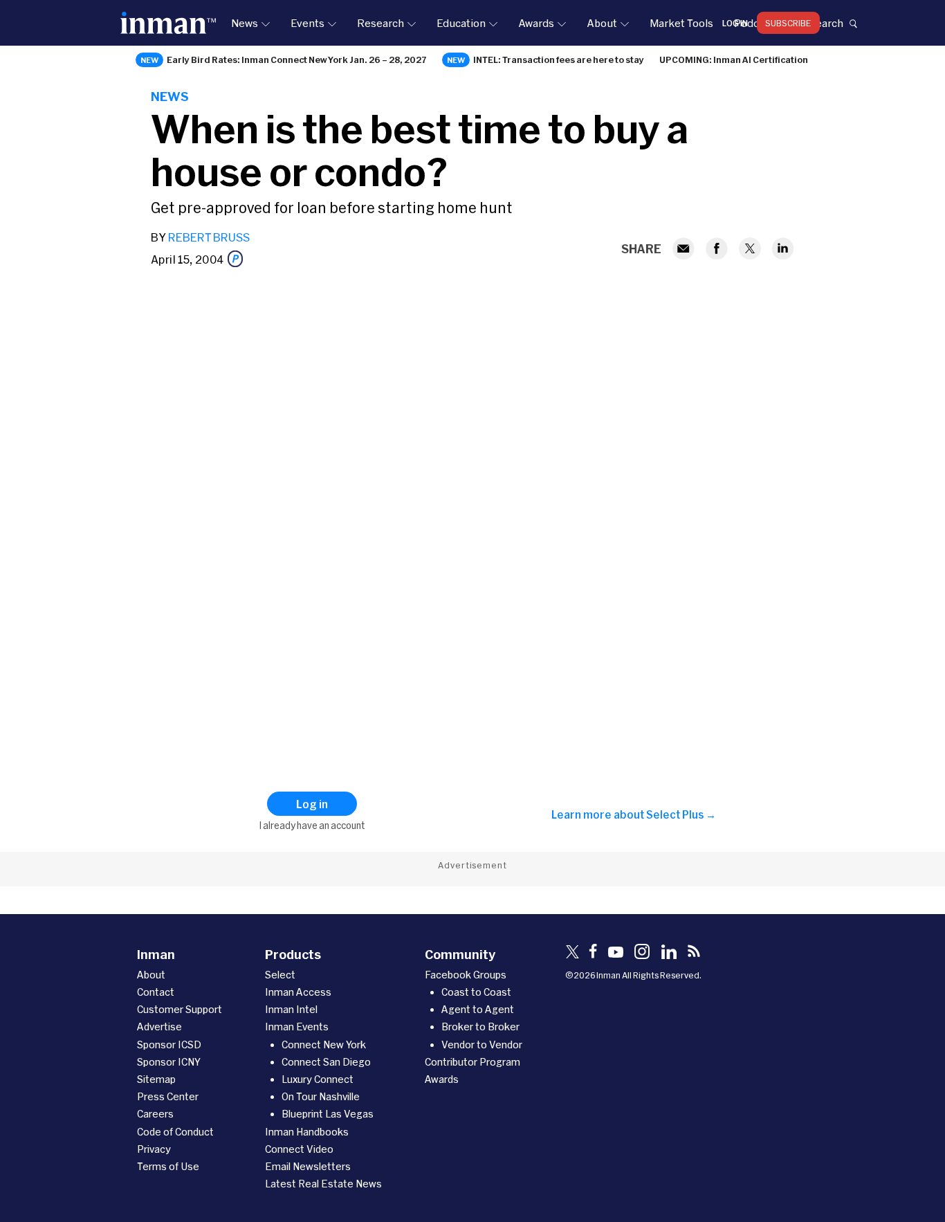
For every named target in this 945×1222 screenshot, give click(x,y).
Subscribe (788, 23)
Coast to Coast (476, 992)
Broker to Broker (480, 1026)
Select (280, 975)
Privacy (154, 1149)
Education (461, 23)
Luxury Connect (318, 1079)
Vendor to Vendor (481, 1044)
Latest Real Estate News (323, 1183)
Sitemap (156, 1079)
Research (380, 23)
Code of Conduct (175, 1132)
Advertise (159, 1026)
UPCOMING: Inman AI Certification (733, 59)
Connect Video (299, 1149)
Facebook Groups (465, 975)
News (244, 23)
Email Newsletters (308, 1166)
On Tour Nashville (321, 1096)
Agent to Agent (477, 1009)
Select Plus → (681, 814)
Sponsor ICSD (169, 1044)
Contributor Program (472, 1062)
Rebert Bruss (209, 237)
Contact (155, 992)
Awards (536, 23)
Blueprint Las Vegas (328, 1114)
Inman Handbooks (307, 1132)
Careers (155, 1114)
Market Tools (681, 23)
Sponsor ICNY (169, 1062)
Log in (735, 23)
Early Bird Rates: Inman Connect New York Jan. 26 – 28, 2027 (297, 59)
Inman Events (297, 1026)
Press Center (168, 1096)
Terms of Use (168, 1166)
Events (307, 23)
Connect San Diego (326, 1062)
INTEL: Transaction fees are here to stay (558, 59)
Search (826, 23)
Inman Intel (291, 1009)
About (602, 23)
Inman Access (298, 992)
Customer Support (179, 1009)
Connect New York (324, 1044)
